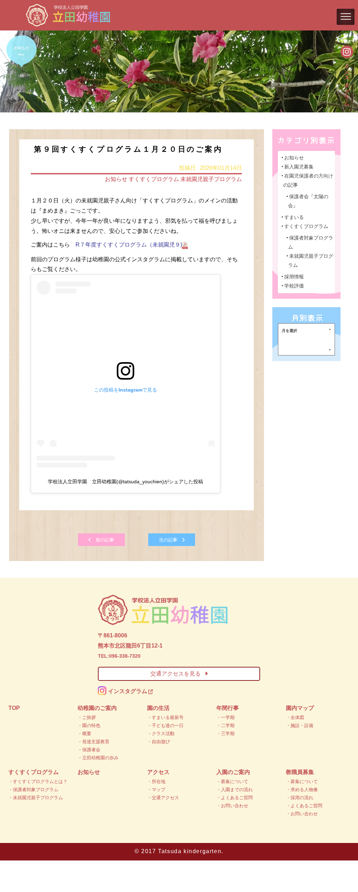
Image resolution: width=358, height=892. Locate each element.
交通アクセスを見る (175, 674)
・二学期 (225, 725)
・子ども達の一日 (165, 725)
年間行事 (227, 708)
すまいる (294, 217)
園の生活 (158, 708)
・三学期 (225, 733)
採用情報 (294, 276)
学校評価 (294, 286)
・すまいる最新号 (165, 717)
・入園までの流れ (234, 789)
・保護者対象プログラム (33, 789)
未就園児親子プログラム (211, 179)
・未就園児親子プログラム (35, 797)
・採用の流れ (299, 797)
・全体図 (295, 717)
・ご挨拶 (87, 717)
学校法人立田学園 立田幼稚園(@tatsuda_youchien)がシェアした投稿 (125, 481)
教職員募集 (300, 772)
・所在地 (156, 781)
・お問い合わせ (232, 805)
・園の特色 (89, 725)
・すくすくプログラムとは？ (37, 781)
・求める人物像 (302, 789)
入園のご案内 (233, 772)
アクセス (158, 772)
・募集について (232, 781)
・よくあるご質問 (234, 797)
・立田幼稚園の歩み (98, 757)
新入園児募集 (299, 167)
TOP (14, 708)
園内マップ (300, 708)
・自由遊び (158, 741)
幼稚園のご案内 (97, 708)
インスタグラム (347, 81)
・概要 (84, 733)
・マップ (156, 789)
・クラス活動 (160, 733)
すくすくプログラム (154, 179)
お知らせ (116, 179)
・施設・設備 (299, 725)
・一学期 (225, 717)
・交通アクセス (163, 797)
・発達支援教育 (93, 741)
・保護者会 (89, 749)
